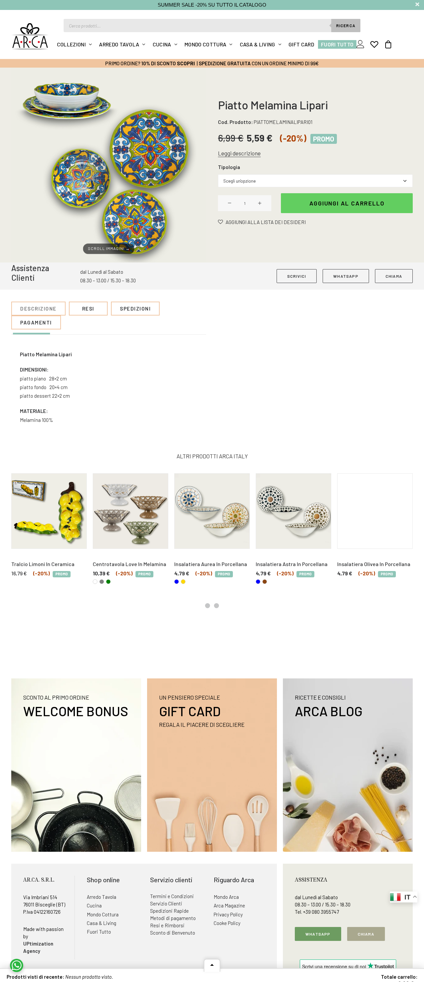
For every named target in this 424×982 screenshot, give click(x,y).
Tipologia (229, 167)
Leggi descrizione (239, 153)
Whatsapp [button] (318, 934)
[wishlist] (374, 44)
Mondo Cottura (205, 44)
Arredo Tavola (119, 44)
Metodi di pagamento (173, 918)
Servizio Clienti (166, 903)
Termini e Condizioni (172, 896)
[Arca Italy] (30, 36)
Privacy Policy (228, 914)
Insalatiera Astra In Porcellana (292, 564)
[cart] (386, 44)
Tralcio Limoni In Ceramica (43, 564)
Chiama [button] (366, 934)
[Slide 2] (216, 605)
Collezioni (71, 44)
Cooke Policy (227, 923)
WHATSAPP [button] (345, 276)
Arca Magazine (229, 905)
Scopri (186, 63)
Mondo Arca (226, 897)
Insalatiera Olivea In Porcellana (373, 564)
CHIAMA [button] (394, 276)
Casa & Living (257, 44)
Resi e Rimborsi (167, 925)
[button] (108, 165)
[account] (361, 44)
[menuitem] (74, 44)
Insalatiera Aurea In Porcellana (210, 564)
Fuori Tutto (337, 44)
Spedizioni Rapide (169, 911)
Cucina (162, 44)
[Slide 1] (207, 605)
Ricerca (345, 25)
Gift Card (301, 44)
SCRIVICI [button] (296, 276)
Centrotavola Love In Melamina (129, 564)
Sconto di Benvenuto (172, 933)
